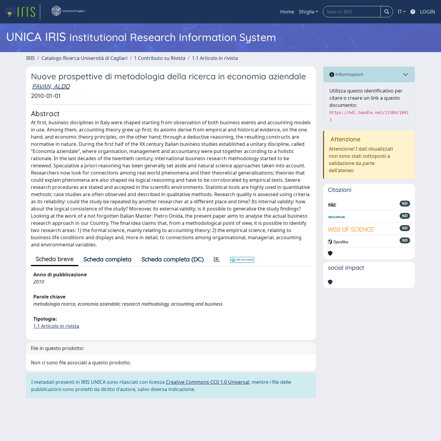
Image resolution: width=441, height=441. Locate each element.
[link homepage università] (68, 12)
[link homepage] (22, 12)
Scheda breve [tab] (55, 259)
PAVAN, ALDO (51, 86)
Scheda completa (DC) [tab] (173, 259)
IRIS (30, 58)
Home (287, 11)
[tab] (217, 259)
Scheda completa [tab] (107, 259)
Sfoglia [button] (306, 11)
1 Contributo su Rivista (159, 58)
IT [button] (400, 11)
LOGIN (427, 11)
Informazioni (348, 74)
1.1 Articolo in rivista (215, 58)
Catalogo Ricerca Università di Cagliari (84, 58)
